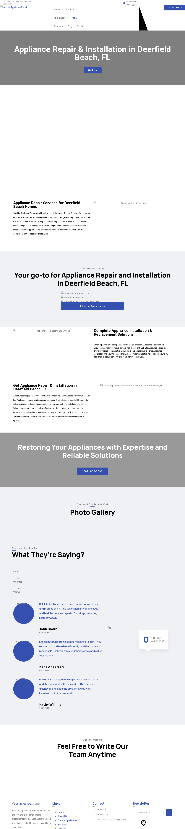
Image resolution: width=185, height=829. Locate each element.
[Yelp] (136, 823)
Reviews (58, 26)
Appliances (60, 17)
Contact (81, 26)
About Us (69, 9)
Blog (70, 26)
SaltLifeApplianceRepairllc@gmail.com (18, 1)
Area (74, 17)
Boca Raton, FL (8, 4)
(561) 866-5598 (132, 5)
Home (57, 9)
